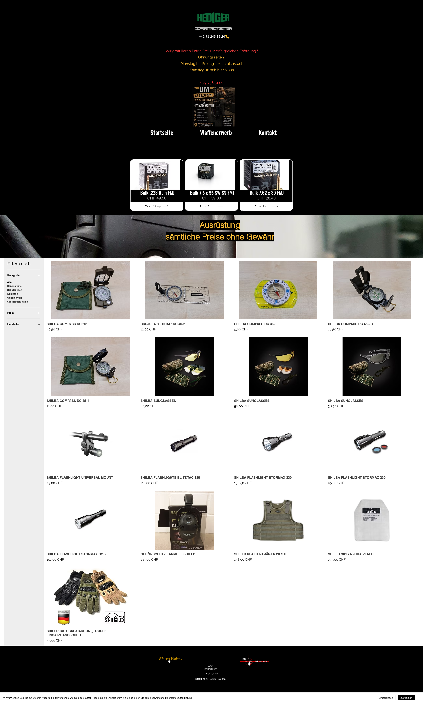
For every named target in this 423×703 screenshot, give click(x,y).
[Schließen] (419, 697)
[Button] (171, 660)
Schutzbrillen (14, 290)
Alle (9, 282)
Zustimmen (406, 697)
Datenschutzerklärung (180, 697)
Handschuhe (14, 286)
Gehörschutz (14, 297)
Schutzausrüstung (17, 301)
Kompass (12, 293)
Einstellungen (386, 697)
